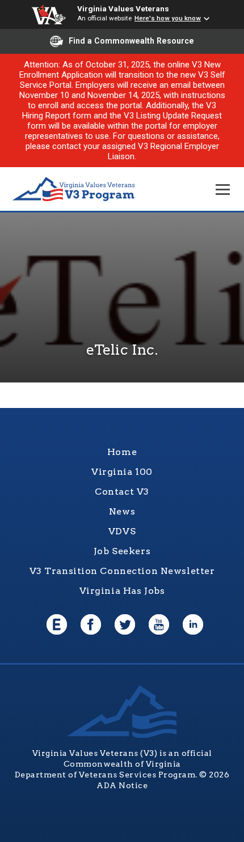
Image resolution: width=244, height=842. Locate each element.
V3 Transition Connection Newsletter (122, 570)
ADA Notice (122, 785)
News (122, 511)
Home (122, 451)
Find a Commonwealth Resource (131, 40)
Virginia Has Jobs (122, 590)
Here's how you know (167, 18)
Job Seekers (122, 551)
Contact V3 (122, 491)
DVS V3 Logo (73, 189)
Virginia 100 (122, 471)
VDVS (122, 531)
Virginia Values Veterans (123, 8)
